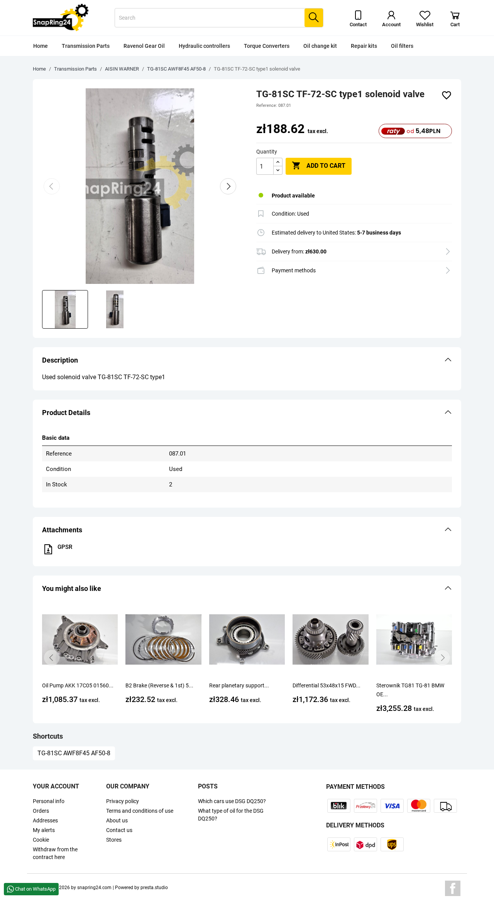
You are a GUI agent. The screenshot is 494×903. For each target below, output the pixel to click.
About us (117, 820)
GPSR (65, 546)
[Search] (314, 17)
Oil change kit (320, 46)
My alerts (44, 830)
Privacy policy (122, 801)
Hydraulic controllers (204, 46)
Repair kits (364, 46)
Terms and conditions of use (139, 811)
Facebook (452, 888)
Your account (56, 786)
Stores (114, 840)
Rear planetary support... (239, 685)
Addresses (45, 820)
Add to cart (318, 165)
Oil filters (402, 46)
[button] (247, 360)
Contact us (119, 830)
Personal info (48, 801)
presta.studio (154, 887)
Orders (41, 811)
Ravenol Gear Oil (144, 46)
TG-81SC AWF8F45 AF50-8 (73, 753)
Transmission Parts (86, 46)
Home (40, 46)
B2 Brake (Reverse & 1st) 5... (159, 685)
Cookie (41, 840)
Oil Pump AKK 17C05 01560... (77, 685)
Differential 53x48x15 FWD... (326, 685)
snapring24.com (94, 887)
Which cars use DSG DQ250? (232, 801)
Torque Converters (266, 46)
